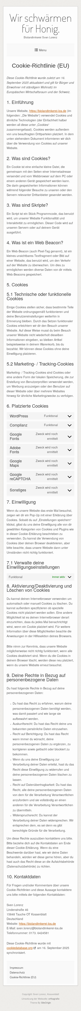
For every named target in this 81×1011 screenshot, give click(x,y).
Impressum (16, 968)
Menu (43, 50)
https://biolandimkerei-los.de (47, 111)
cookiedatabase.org (20, 948)
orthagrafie (53, 998)
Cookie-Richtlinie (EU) (23, 977)
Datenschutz (17, 972)
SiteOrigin (46, 1002)
